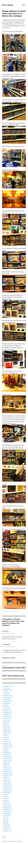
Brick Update (7, 5)
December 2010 (8, 830)
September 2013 (8, 775)
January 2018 (7, 728)
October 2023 (7, 699)
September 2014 (8, 760)
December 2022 (8, 710)
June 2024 (6, 691)
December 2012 (8, 785)
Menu (23, 5)
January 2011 (7, 828)
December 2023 (8, 695)
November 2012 (8, 787)
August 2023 (7, 703)
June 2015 (6, 748)
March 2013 (7, 779)
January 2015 (7, 754)
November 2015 (8, 745)
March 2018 (7, 726)
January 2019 (7, 720)
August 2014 (7, 762)
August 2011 (7, 815)
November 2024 (8, 689)
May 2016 (6, 739)
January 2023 (7, 709)
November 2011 (8, 809)
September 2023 (8, 701)
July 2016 (6, 735)
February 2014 (7, 768)
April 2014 (6, 764)
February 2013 (7, 781)
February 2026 (7, 686)
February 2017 (7, 731)
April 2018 (6, 724)
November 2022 (8, 712)
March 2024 (7, 693)
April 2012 (6, 800)
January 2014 (7, 769)
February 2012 (7, 804)
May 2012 (6, 798)
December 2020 (8, 716)
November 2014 (8, 758)
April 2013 (6, 777)
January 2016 (7, 743)
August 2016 (7, 733)
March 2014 (7, 766)
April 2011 (6, 823)
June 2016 (6, 737)
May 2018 (6, 722)
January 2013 (7, 783)
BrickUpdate (5, 611)
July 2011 (6, 817)
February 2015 (7, 752)
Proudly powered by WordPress (15, 841)
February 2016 (7, 741)
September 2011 (8, 813)
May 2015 (6, 750)
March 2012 (7, 802)
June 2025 (6, 688)
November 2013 (8, 773)
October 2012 (7, 788)
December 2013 (8, 771)
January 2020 (7, 718)
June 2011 (6, 819)
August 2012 (7, 792)
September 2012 (8, 790)
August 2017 (7, 729)
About (4, 837)
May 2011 (6, 821)
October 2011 (7, 811)
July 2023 (6, 705)
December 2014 (8, 756)
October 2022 (7, 714)
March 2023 (7, 707)
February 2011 (7, 826)
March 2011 (7, 825)
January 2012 (7, 806)
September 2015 (8, 747)
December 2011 (8, 807)
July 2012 (6, 794)
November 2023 (8, 697)
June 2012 (6, 796)
